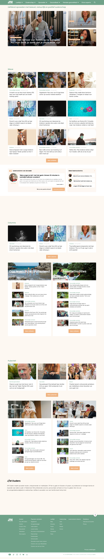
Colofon (21, 524)
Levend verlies (34, 529)
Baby (51, 521)
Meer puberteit (52, 395)
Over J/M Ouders (23, 521)
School (61, 529)
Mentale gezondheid (70, 2)
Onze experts (86, 2)
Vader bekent (34, 526)
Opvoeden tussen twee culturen (39, 541)
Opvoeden (41, 2)
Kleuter (52, 529)
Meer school (74, 468)
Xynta (94, 554)
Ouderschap (30, 2)
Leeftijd (18, 2)
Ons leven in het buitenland (37, 531)
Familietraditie (34, 536)
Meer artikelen (52, 160)
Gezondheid (54, 2)
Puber (51, 534)
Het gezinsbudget (35, 524)
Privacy (85, 524)
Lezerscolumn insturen (75, 519)
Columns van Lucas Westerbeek (39, 544)
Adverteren (22, 531)
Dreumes (52, 524)
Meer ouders (29, 468)
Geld (61, 521)
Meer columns (52, 257)
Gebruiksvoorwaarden (88, 521)
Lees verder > (60, 184)
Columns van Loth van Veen (37, 546)
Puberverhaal (34, 534)
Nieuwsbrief (22, 529)
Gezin (61, 524)
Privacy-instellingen (90, 549)
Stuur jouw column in (59, 189)
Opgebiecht (34, 521)
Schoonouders (34, 539)
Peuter (52, 526)
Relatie (61, 526)
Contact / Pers (22, 526)
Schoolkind (53, 531)
